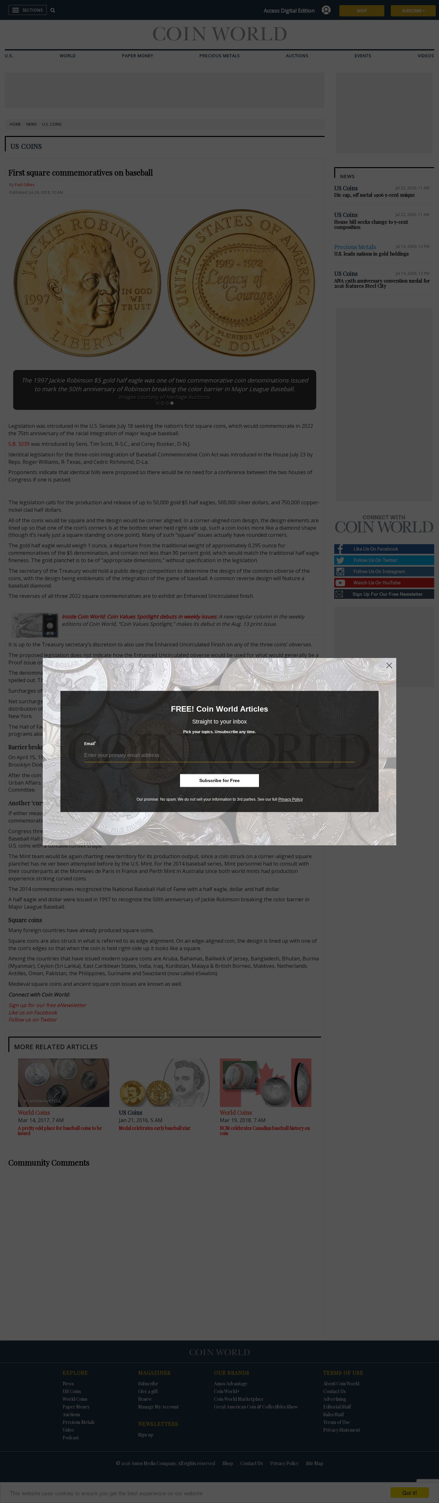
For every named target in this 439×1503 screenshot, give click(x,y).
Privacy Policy (290, 799)
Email (90, 744)
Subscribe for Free (219, 780)
